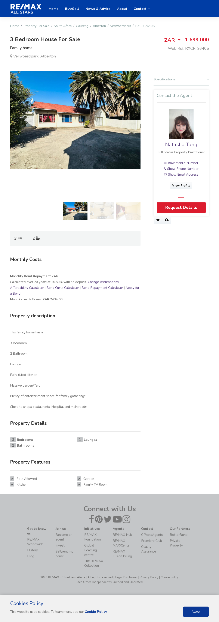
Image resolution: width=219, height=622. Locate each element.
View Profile (181, 186)
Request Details (181, 207)
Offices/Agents (152, 535)
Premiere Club (151, 541)
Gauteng (82, 26)
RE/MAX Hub (122, 535)
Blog (30, 556)
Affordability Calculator (27, 288)
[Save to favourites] (158, 220)
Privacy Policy (149, 577)
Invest (60, 545)
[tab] (181, 80)
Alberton (99, 26)
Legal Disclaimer (126, 577)
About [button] (122, 8)
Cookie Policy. (96, 611)
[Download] (166, 220)
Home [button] (54, 8)
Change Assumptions (103, 282)
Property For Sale (37, 26)
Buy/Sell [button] (72, 8)
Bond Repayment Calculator (102, 288)
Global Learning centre (90, 550)
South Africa (63, 26)
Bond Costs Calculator (62, 288)
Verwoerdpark (120, 26)
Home (14, 26)
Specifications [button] (164, 79)
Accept (196, 612)
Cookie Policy (170, 577)
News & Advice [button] (98, 8)
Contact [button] (140, 8)
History (32, 550)
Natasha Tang (181, 144)
